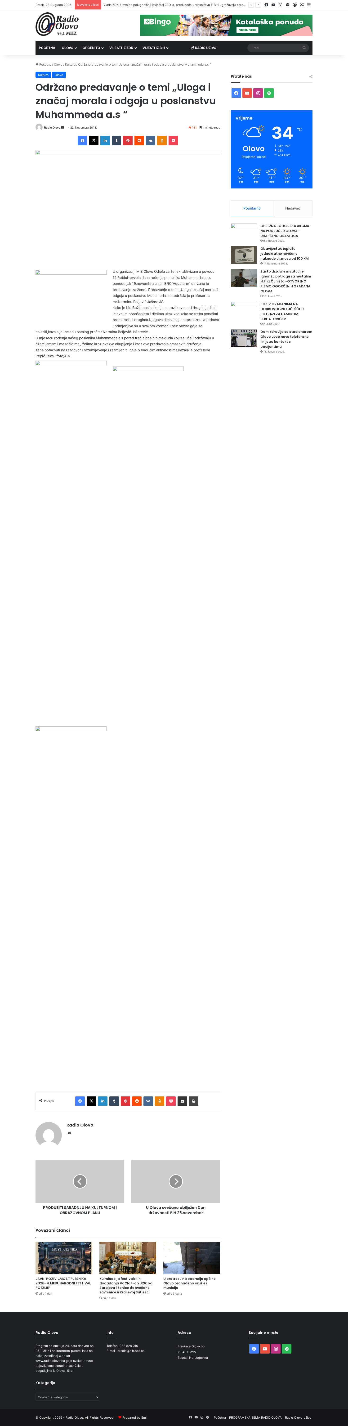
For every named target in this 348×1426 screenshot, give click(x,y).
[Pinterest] (128, 140)
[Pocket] (173, 140)
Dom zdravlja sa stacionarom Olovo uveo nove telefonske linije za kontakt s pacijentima (286, 339)
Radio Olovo (52, 127)
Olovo (67, 48)
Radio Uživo (205, 48)
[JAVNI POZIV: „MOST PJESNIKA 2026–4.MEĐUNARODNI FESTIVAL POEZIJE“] (64, 1258)
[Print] (193, 1101)
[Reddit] (139, 140)
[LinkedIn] (105, 140)
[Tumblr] (116, 140)
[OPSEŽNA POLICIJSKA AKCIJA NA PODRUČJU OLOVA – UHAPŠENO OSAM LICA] (244, 232)
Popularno (252, 208)
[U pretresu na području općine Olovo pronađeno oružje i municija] (191, 1258)
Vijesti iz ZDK (121, 48)
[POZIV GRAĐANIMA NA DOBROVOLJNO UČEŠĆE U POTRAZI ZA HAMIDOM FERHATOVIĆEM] (244, 310)
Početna (47, 48)
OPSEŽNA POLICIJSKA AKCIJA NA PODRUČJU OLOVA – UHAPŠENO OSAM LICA (284, 231)
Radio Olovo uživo (298, 1417)
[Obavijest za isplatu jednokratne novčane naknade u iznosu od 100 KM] (244, 255)
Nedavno (292, 208)
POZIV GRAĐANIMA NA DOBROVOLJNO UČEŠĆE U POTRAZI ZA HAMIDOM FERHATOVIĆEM (282, 311)
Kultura (70, 64)
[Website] (69, 1133)
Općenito (91, 48)
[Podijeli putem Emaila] (182, 1101)
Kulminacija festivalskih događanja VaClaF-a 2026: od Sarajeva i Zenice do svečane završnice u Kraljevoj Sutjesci (125, 1285)
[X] (93, 140)
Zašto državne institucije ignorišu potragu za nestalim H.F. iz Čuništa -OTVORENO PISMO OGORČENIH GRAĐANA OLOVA (285, 281)
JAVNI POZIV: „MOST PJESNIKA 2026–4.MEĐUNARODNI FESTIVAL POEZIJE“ (63, 1283)
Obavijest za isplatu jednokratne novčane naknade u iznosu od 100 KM (284, 253)
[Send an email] (62, 127)
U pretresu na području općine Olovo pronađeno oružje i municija (189, 1283)
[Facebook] (82, 140)
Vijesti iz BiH (154, 48)
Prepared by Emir (135, 1417)
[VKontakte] (150, 140)
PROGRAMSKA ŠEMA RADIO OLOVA (255, 1417)
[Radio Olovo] (57, 24)
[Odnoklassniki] (162, 140)
